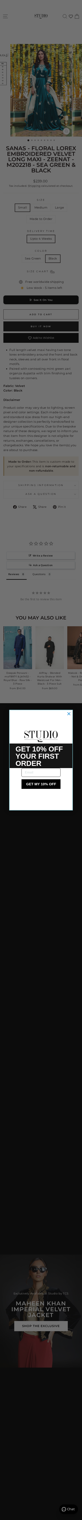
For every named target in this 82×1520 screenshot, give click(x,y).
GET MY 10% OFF (41, 784)
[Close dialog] (69, 714)
